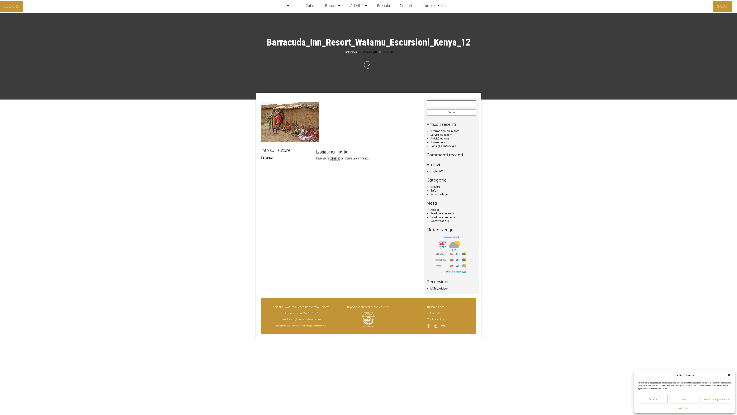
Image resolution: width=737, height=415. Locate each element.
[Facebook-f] (428, 326)
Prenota (383, 5)
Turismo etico (438, 142)
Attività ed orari (440, 138)
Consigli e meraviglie (443, 146)
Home (292, 5)
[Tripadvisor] (443, 326)
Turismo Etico (434, 5)
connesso (335, 158)
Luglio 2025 (437, 171)
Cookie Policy (683, 408)
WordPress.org (439, 221)
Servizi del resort (441, 135)
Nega (684, 399)
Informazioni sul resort (444, 131)
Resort (330, 5)
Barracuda (387, 52)
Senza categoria (440, 194)
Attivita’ (356, 5)
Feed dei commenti (442, 217)
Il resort (435, 186)
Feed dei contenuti (442, 213)
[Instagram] (435, 326)
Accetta (653, 399)
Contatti (406, 5)
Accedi (434, 210)
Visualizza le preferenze (716, 399)
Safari (311, 5)
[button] (729, 375)
